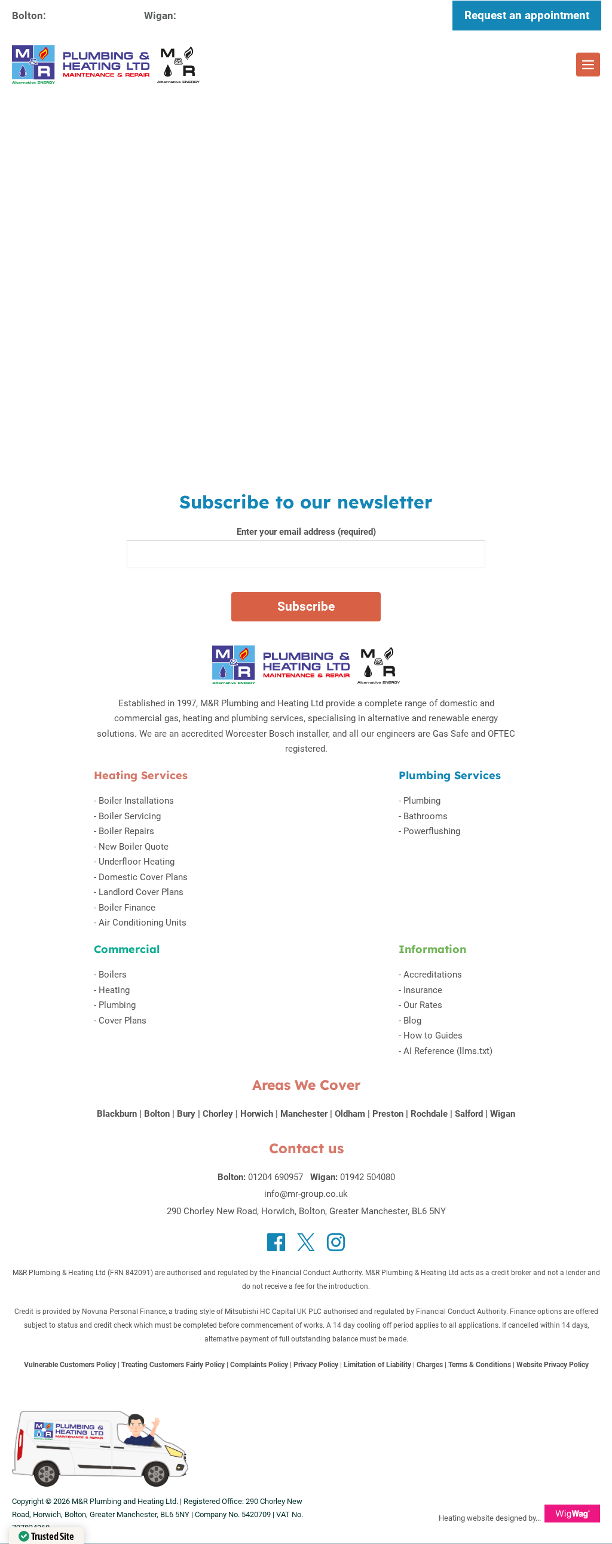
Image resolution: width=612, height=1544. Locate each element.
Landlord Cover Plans (141, 892)
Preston (387, 1113)
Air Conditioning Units (142, 922)
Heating (114, 990)
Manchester (304, 1113)
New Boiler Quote (134, 846)
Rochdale (429, 1113)
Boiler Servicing (130, 816)
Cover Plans (122, 1020)
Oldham (350, 1113)
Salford (469, 1113)
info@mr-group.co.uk (306, 1193)
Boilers (113, 974)
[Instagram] (336, 1242)
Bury (186, 1113)
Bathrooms (425, 816)
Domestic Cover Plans (143, 877)
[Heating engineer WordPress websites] (572, 1518)
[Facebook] (276, 1242)
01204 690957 (86, 15)
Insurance (422, 990)
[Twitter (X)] (306, 1242)
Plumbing (421, 800)
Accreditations (432, 974)
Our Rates (422, 1005)
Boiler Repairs (126, 831)
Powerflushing (431, 831)
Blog (412, 1020)
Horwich (256, 1113)
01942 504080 (217, 15)
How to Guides (433, 1035)
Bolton (157, 1113)
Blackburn (117, 1113)
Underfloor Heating (137, 861)
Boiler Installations (136, 800)
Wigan (502, 1113)
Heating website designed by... (490, 1518)
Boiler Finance (127, 907)
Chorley (218, 1113)
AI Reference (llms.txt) (447, 1051)
